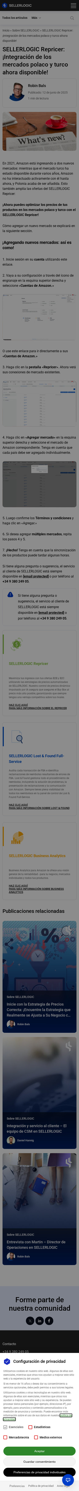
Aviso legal (63, 1485)
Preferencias (17, 1486)
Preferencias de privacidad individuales (39, 1472)
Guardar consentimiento (39, 1461)
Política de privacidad (41, 1485)
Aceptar (39, 1451)
